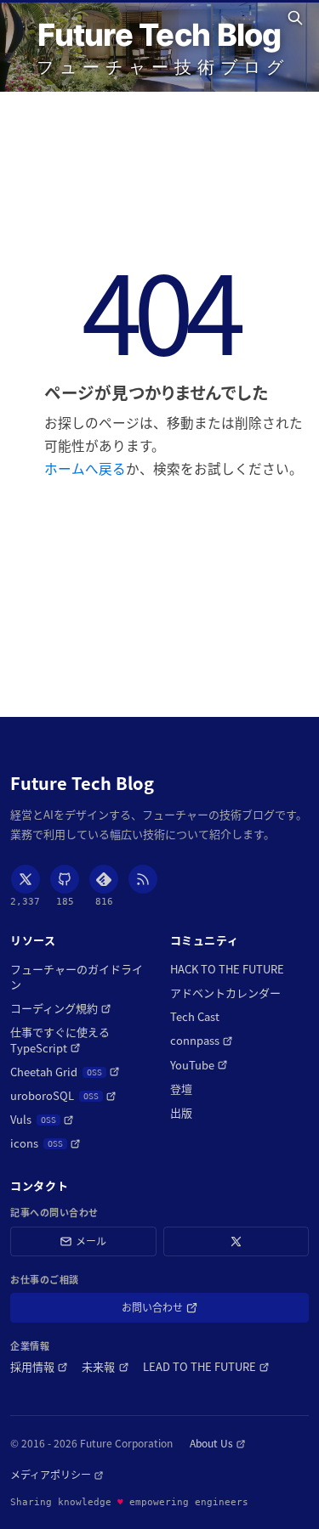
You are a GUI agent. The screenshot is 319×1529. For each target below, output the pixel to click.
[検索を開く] (297, 18)
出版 (181, 1112)
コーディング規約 (60, 1008)
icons (45, 1143)
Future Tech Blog (159, 35)
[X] (25, 879)
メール (91, 1240)
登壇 (181, 1089)
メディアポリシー (57, 1474)
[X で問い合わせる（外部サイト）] (236, 1241)
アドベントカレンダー (225, 993)
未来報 (105, 1366)
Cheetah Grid (65, 1072)
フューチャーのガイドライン (76, 977)
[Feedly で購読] (103, 879)
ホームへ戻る (85, 468)
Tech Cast (194, 1016)
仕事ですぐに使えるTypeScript (77, 1039)
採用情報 (39, 1366)
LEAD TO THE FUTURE (206, 1366)
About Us (218, 1443)
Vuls (42, 1119)
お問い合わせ (176, 1310)
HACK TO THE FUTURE (227, 969)
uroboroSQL (63, 1095)
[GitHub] (64, 879)
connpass (201, 1040)
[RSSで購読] (142, 879)
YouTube (199, 1065)
